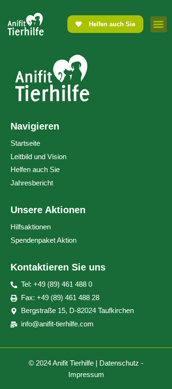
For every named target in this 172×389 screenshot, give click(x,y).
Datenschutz (119, 363)
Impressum (86, 374)
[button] (158, 24)
